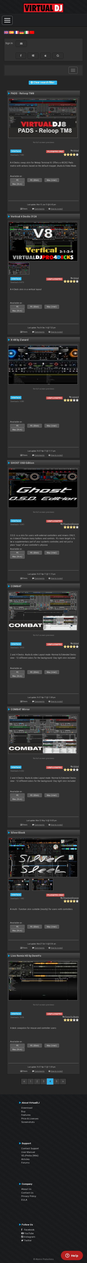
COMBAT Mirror (20, 709)
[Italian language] (26, 32)
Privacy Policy (28, 1196)
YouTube (29, 1233)
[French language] (16, 32)
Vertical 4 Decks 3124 (24, 216)
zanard (75, 397)
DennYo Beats (72, 1017)
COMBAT (16, 586)
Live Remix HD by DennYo (26, 955)
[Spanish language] (11, 32)
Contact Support (30, 1148)
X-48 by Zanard (19, 339)
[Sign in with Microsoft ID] (33, 56)
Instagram (29, 1236)
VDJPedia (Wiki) (29, 1155)
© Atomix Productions (43, 1259)
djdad (76, 150)
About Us (26, 1189)
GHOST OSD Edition (22, 463)
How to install (57, 209)
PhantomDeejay (71, 524)
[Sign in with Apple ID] (45, 56)
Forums (25, 1162)
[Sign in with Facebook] (21, 56)
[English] (6, 32)
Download (26, 1107)
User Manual (28, 1152)
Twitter (27, 1240)
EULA (24, 1199)
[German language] (21, 32)
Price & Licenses (29, 1118)
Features (26, 1114)
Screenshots (28, 1122)
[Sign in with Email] (21, 44)
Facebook (28, 1229)
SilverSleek (18, 832)
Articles (25, 1159)
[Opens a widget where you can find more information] (72, 1256)
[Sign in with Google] (58, 56)
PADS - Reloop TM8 (22, 93)
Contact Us (27, 1192)
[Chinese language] (32, 32)
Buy (23, 1111)
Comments (40, 209)
